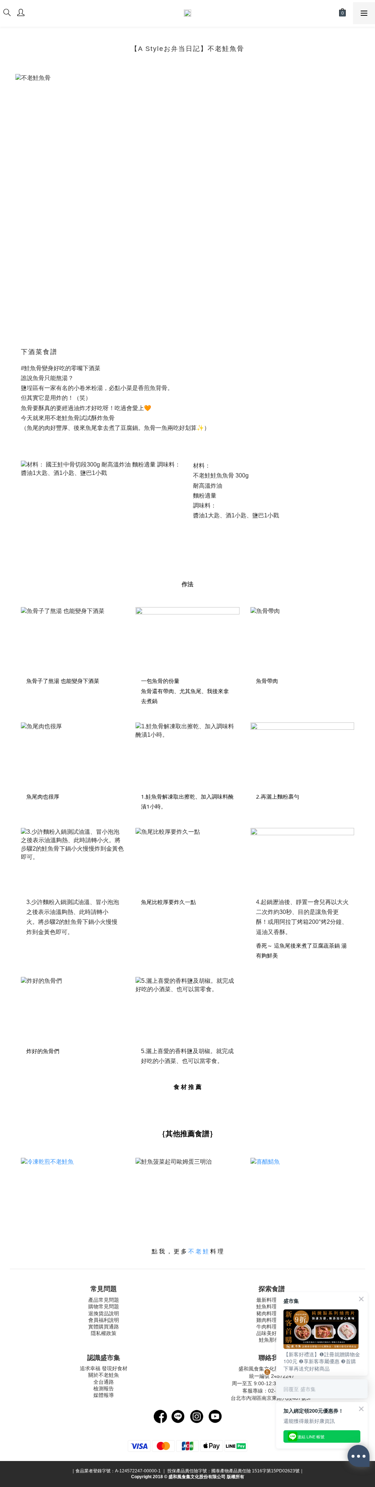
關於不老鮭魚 (103, 1375)
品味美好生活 (271, 1333)
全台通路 (103, 1382)
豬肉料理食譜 (271, 1313)
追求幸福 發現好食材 (103, 1368)
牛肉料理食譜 (271, 1327)
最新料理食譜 (271, 1300)
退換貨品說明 (103, 1313)
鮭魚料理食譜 (271, 1306)
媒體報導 (103, 1395)
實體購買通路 (103, 1327)
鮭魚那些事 (272, 1340)
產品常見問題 (103, 1300)
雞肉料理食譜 (271, 1320)
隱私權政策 (103, 1333)
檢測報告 (103, 1388)
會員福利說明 (103, 1320)
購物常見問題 (103, 1306)
